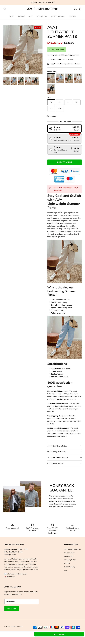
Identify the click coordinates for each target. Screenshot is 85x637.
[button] (64, 128)
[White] (78, 78)
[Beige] (51, 78)
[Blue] (60, 78)
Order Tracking (69, 567)
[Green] (69, 78)
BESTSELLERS (42, 16)
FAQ (66, 570)
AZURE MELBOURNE (15, 627)
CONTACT (72, 16)
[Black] (51, 89)
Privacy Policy (69, 553)
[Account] (75, 9)
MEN (30, 16)
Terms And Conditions (72, 549)
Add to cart (64, 162)
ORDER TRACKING (58, 16)
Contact (67, 563)
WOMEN (21, 16)
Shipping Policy (70, 560)
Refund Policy (69, 556)
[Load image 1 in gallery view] (22, 49)
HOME (11, 16)
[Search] (4, 9)
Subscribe (11, 609)
